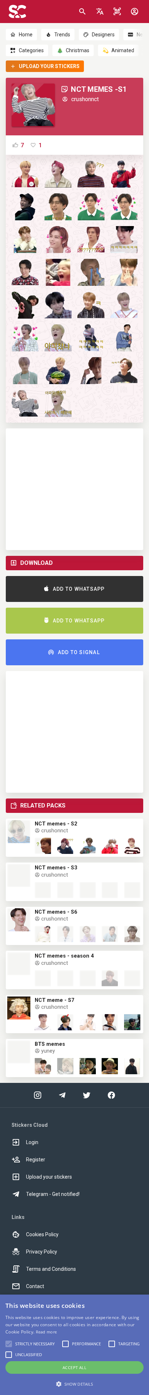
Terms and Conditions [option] (51, 1269)
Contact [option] (35, 1286)
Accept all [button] (74, 1367)
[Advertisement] (74, 489)
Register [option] (35, 1159)
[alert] (74, 1345)
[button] (99, 11)
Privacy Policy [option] (41, 1252)
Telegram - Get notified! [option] (53, 1194)
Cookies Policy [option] (42, 1234)
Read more (46, 1332)
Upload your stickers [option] (49, 1177)
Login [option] (32, 1142)
